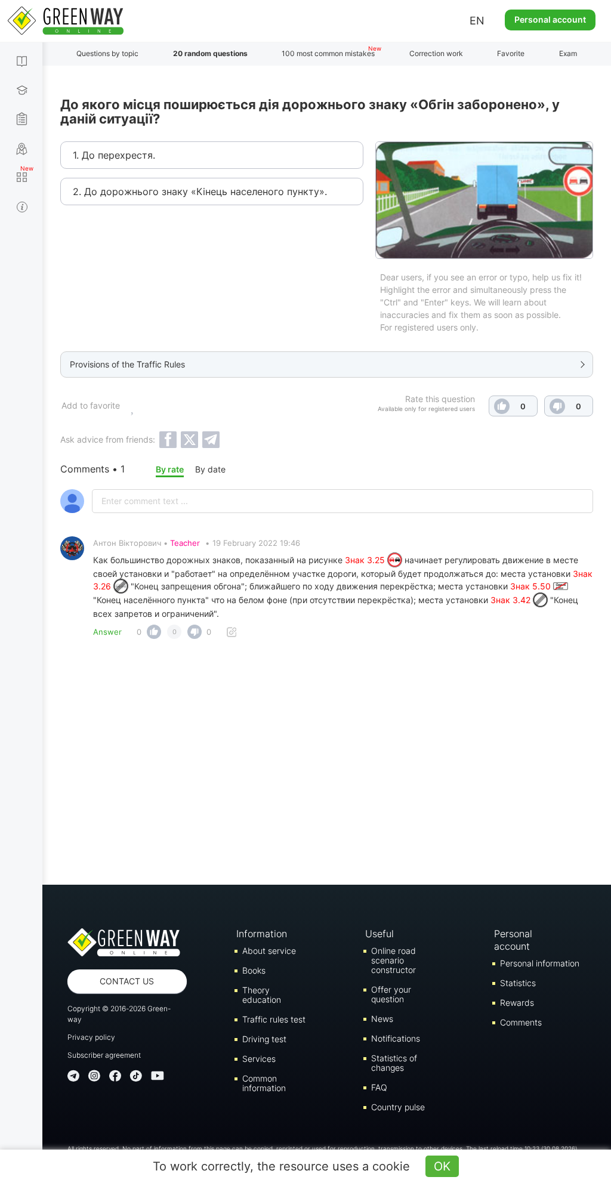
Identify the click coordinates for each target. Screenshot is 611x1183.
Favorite (510, 53)
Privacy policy (91, 1037)
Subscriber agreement (104, 1055)
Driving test (264, 1039)
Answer (107, 632)
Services (259, 1059)
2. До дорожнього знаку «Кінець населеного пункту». (200, 191)
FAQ (379, 1087)
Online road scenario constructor (393, 960)
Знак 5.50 (531, 586)
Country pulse (398, 1107)
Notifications (395, 1038)
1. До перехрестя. (114, 155)
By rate (170, 469)
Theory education (261, 995)
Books (254, 970)
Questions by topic (107, 53)
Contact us (127, 981)
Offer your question (391, 994)
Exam (568, 53)
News (382, 1019)
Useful (379, 934)
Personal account (550, 19)
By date (210, 469)
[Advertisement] (326, 765)
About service (269, 951)
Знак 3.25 (366, 560)
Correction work (436, 53)
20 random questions (210, 53)
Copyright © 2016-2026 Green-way (119, 1014)
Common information (264, 1083)
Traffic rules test (274, 1019)
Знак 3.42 (511, 600)
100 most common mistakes (328, 53)
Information (261, 934)
